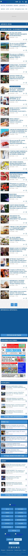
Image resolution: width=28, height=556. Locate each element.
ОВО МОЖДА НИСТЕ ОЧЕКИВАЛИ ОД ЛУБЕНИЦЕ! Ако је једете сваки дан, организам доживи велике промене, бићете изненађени (14, 176)
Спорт (7, 516)
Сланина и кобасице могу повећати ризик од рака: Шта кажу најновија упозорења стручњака (14, 273)
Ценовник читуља (18, 550)
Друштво (22, 5)
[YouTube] (16, 547)
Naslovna (14, 543)
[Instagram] (12, 547)
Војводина (7, 519)
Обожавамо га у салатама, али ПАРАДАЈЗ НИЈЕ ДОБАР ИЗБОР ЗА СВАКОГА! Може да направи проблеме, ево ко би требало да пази (14, 187)
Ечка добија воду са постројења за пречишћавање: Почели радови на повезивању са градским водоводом (14, 412)
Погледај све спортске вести (14, 495)
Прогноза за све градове (14, 335)
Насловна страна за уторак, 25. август (14, 360)
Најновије (9, 5)
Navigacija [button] (25, 1)
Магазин (20, 523)
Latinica (9, 539)
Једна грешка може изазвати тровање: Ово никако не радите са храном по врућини (14, 295)
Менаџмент (3, 550)
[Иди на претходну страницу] (12, 304)
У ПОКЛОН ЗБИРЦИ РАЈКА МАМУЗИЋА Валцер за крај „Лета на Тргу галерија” (14, 445)
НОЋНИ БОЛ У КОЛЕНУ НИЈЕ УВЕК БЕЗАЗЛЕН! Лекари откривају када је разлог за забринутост (14, 284)
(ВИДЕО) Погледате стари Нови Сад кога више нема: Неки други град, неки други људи (14, 439)
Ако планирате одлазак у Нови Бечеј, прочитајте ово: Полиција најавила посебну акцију (14, 393)
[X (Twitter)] (14, 547)
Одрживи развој (21, 519)
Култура (7, 523)
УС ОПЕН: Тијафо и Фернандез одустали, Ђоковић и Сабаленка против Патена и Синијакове (14, 490)
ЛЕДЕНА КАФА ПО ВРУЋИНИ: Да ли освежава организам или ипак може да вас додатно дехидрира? (14, 100)
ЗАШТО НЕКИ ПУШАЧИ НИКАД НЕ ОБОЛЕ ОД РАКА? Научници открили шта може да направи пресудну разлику (14, 208)
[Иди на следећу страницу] (15, 304)
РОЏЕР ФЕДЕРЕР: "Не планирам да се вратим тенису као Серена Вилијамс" (14, 471)
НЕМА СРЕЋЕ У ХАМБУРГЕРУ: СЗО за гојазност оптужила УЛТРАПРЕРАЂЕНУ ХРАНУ (14, 122)
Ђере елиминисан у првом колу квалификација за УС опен (14, 478)
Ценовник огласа (10, 550)
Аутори (24, 550)
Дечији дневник (21, 527)
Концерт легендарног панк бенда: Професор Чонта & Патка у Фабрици (14, 451)
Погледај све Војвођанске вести (14, 416)
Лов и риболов (7, 527)
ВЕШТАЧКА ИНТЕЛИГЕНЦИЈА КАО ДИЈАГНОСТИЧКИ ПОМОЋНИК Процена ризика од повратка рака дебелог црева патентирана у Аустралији (14, 198)
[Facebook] (9, 547)
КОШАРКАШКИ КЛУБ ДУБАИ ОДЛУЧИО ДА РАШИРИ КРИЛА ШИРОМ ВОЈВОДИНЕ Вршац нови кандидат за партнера (14, 484)
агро (7, 9)
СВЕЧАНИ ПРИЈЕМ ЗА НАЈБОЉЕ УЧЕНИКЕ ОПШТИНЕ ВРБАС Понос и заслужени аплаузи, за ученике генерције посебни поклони (14, 399)
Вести (3, 5)
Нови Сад (20, 516)
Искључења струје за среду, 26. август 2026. (14, 432)
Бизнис (16, 5)
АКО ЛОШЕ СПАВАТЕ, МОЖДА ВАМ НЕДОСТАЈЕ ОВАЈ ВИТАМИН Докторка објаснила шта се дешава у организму (14, 165)
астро (12, 9)
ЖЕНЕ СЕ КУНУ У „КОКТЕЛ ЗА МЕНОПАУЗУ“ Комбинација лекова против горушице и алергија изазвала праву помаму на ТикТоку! (14, 111)
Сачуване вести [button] (19, 1)
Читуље (14, 530)
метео (3, 9)
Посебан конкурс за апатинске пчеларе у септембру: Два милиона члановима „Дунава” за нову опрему (14, 406)
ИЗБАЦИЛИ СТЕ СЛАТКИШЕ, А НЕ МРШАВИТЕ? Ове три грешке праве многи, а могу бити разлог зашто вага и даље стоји (14, 219)
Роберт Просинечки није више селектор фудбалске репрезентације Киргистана (14, 465)
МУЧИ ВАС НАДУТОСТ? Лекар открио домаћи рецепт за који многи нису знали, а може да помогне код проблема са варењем (14, 262)
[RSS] (19, 547)
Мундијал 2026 (19, 9)
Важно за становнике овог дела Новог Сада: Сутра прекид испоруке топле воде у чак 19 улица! (14, 426)
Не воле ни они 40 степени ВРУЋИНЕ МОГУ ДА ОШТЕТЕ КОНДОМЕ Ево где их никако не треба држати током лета (14, 144)
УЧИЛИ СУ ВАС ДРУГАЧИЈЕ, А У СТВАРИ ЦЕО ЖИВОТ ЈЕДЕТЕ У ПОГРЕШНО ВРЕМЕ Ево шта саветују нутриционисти (14, 230)
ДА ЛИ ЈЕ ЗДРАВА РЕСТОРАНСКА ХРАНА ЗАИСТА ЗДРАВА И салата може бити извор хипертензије (14, 241)
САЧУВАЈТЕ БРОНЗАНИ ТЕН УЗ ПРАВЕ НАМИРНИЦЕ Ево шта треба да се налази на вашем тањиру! (14, 133)
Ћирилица (18, 539)
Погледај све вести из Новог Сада (14, 455)
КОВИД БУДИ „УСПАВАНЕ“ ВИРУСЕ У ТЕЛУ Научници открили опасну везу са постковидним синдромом (14, 68)
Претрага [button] (22, 1)
